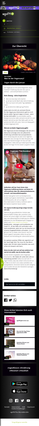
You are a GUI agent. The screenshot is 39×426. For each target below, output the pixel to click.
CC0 (34, 72)
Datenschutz (16, 407)
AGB (23, 407)
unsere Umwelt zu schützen (19, 222)
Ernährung (25, 368)
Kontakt (6, 407)
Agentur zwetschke (22, 422)
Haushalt (24, 370)
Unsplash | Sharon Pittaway (27, 72)
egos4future (14, 368)
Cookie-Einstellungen (18, 409)
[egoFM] (8, 15)
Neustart (15, 370)
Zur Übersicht (19, 46)
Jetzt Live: (9, 21)
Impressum (31, 407)
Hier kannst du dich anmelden (15, 284)
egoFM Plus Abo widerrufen (19, 412)
